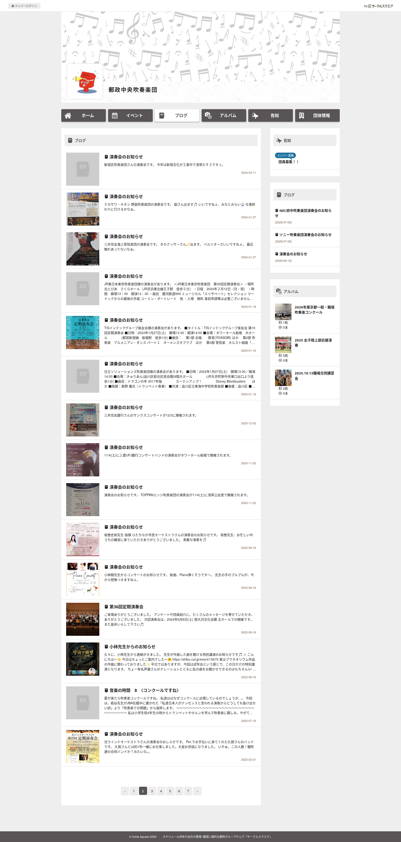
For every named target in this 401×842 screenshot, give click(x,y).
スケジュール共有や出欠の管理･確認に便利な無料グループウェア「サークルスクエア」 (217, 837)
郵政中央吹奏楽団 (133, 89)
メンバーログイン (25, 6)
